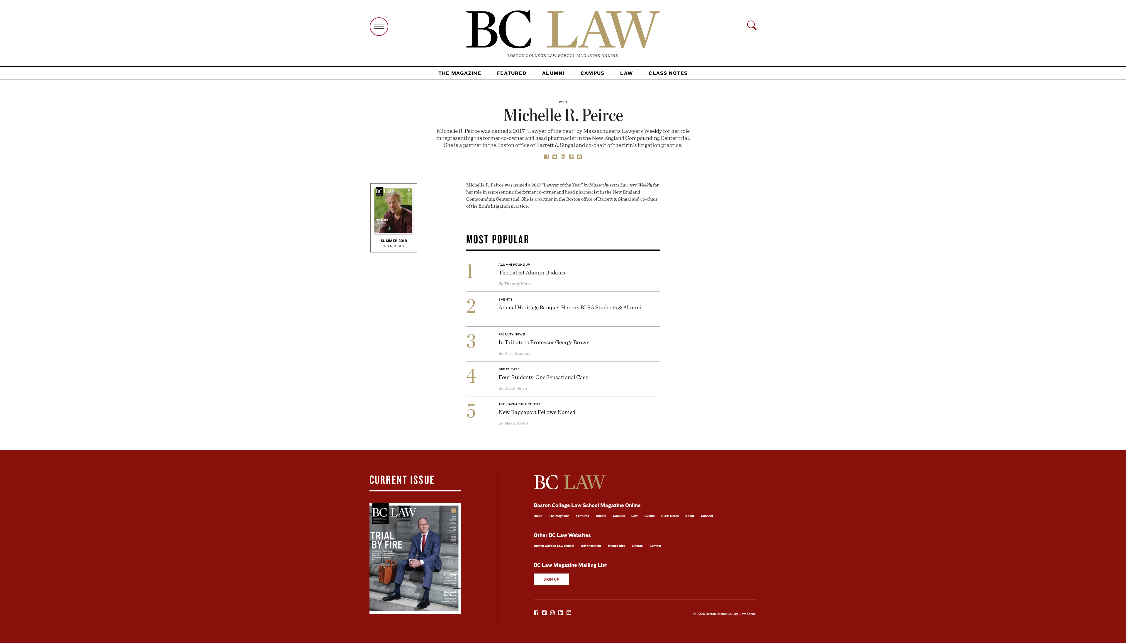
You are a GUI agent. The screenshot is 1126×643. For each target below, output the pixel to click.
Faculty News (511, 334)
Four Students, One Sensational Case (543, 377)
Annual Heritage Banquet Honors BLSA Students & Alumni (570, 307)
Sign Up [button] (551, 579)
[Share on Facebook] (546, 156)
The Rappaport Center (520, 404)
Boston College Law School (554, 546)
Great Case (509, 369)
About (689, 516)
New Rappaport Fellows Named (536, 411)
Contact (655, 546)
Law (626, 73)
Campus (593, 73)
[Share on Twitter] (554, 156)
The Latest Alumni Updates (531, 272)
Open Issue (394, 246)
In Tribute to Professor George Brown (544, 342)
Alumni (553, 73)
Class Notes (668, 73)
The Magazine (459, 73)
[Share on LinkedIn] (563, 156)
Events (505, 299)
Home (538, 516)
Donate (637, 546)
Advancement (591, 546)
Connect (707, 516)
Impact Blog (616, 546)
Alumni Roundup (514, 264)
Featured (511, 73)
